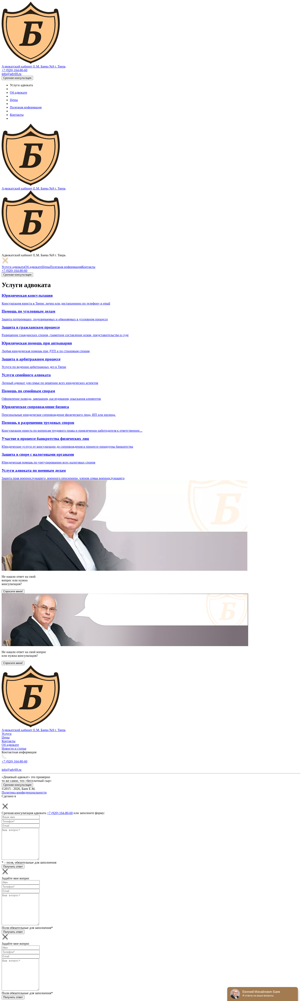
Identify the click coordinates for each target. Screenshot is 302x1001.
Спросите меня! (13, 591)
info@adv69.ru (11, 74)
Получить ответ (13, 866)
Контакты (17, 114)
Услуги (7, 733)
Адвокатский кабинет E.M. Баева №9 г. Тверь (34, 66)
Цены (14, 100)
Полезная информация (25, 107)
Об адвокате (18, 92)
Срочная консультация (17, 77)
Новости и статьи (14, 748)
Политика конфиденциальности (24, 792)
